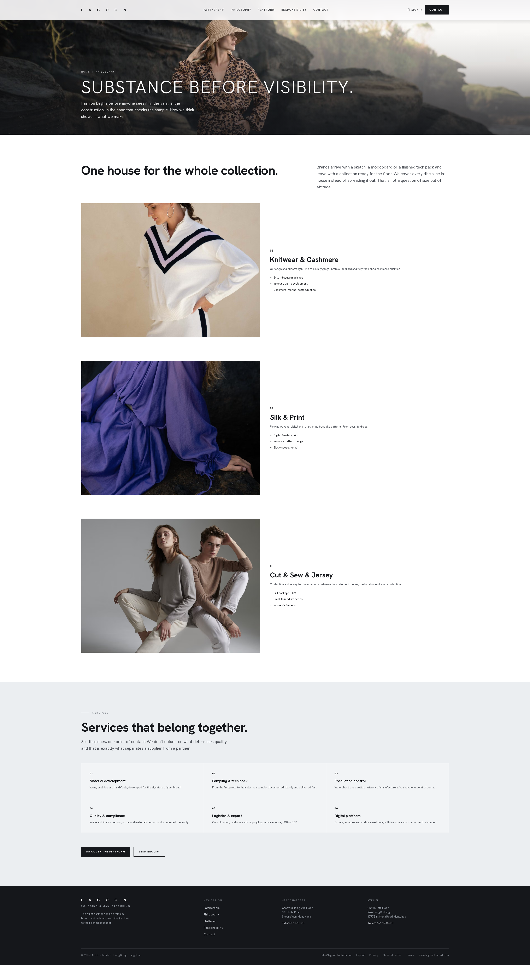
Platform (266, 10)
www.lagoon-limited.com (434, 955)
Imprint (360, 955)
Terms (410, 955)
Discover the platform (105, 851)
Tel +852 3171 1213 (293, 923)
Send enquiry (149, 851)
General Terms (392, 955)
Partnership (214, 10)
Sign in (417, 10)
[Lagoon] (103, 10)
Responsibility (294, 10)
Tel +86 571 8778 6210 (380, 923)
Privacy (373, 955)
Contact (321, 10)
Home (85, 71)
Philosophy (241, 10)
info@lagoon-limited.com (336, 955)
